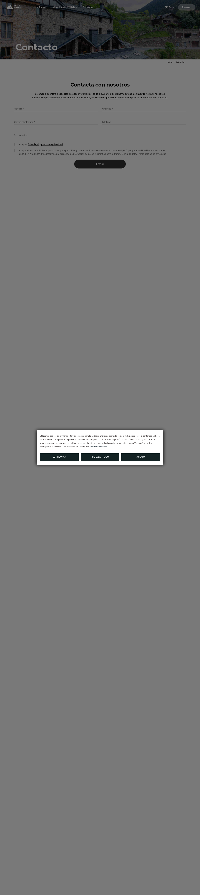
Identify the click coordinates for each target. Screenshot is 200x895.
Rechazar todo (100, 457)
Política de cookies (98, 447)
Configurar (59, 457)
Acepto (141, 457)
